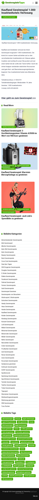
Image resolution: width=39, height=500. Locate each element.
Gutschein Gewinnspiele (9, 300)
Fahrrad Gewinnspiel (8, 282)
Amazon (17, 418)
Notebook (21, 459)
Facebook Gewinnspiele (9, 279)
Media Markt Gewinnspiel (10, 452)
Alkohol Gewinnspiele (8, 246)
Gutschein (5, 442)
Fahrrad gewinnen (8, 432)
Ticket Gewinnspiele (8, 388)
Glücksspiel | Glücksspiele (10, 297)
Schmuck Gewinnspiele (9, 367)
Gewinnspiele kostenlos (21, 435)
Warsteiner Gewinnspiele (9, 394)
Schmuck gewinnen (8, 472)
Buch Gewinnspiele (7, 258)
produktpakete (6, 465)
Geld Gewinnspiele (7, 288)
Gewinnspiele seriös (8, 438)
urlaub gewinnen (30, 475)
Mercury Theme (19, 493)
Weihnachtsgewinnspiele (9, 397)
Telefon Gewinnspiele (8, 385)
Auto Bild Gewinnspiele (9, 249)
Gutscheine (14, 442)
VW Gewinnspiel (7, 479)
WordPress (33, 491)
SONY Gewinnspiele (8, 370)
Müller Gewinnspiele (8, 337)
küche (22, 449)
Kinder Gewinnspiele (8, 315)
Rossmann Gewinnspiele (9, 361)
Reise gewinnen (19, 465)
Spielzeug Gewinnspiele (9, 376)
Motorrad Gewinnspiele (9, 331)
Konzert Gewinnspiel (8, 322)
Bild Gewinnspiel (7, 425)
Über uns (35, 496)
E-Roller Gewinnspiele (8, 273)
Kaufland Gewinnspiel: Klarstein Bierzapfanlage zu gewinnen (15, 173)
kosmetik (32, 445)
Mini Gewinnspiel (26, 452)
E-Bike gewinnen (26, 428)
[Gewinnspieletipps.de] (13, 2)
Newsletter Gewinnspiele (9, 343)
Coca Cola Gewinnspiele (9, 261)
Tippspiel (4, 391)
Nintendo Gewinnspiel (9, 459)
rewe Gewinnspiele (7, 358)
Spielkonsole (5, 373)
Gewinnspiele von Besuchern (11, 294)
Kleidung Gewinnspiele (9, 319)
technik (4, 475)
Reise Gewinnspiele (8, 355)
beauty (31, 422)
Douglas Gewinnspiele (8, 270)
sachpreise (29, 465)
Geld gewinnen (6, 435)
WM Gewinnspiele (7, 403)
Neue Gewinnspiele (23, 455)
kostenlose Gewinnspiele (10, 449)
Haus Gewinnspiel (7, 306)
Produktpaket (30, 462)
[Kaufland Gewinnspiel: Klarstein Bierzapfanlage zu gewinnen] (19, 156)
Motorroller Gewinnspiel (9, 334)
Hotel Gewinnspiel (20, 445)
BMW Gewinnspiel (20, 425)
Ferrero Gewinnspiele (8, 285)
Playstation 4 (20, 462)
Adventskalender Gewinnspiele (11, 240)
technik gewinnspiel (16, 475)
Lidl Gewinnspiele (7, 325)
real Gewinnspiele (7, 352)
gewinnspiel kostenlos (24, 438)
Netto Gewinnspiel (7, 340)
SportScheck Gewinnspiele (10, 379)
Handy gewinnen (7, 445)
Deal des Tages (6, 264)
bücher (16, 428)
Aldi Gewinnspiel (6, 243)
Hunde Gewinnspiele (8, 309)
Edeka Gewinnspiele (8, 276)
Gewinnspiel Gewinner (8, 291)
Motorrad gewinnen (8, 455)
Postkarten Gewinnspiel (9, 349)
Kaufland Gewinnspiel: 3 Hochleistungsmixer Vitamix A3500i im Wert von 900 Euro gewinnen (19, 133)
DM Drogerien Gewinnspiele (10, 267)
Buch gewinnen (7, 428)
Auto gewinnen (22, 422)
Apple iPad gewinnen (8, 422)
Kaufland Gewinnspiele (9, 17)
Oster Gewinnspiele (7, 346)
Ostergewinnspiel (7, 462)
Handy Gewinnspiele (8, 303)
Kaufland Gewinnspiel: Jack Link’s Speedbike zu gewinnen (16, 217)
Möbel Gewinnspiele (8, 328)
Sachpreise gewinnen (8, 165)
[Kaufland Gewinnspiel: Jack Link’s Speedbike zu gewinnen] (19, 197)
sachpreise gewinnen (9, 469)
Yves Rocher (5, 406)
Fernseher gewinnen (22, 432)
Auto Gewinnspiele (7, 252)
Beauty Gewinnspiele (8, 255)
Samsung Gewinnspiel (25, 469)
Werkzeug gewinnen (8, 400)
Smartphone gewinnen (24, 472)
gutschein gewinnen (27, 442)
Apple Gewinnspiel (28, 418)
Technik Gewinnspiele (8, 168)
